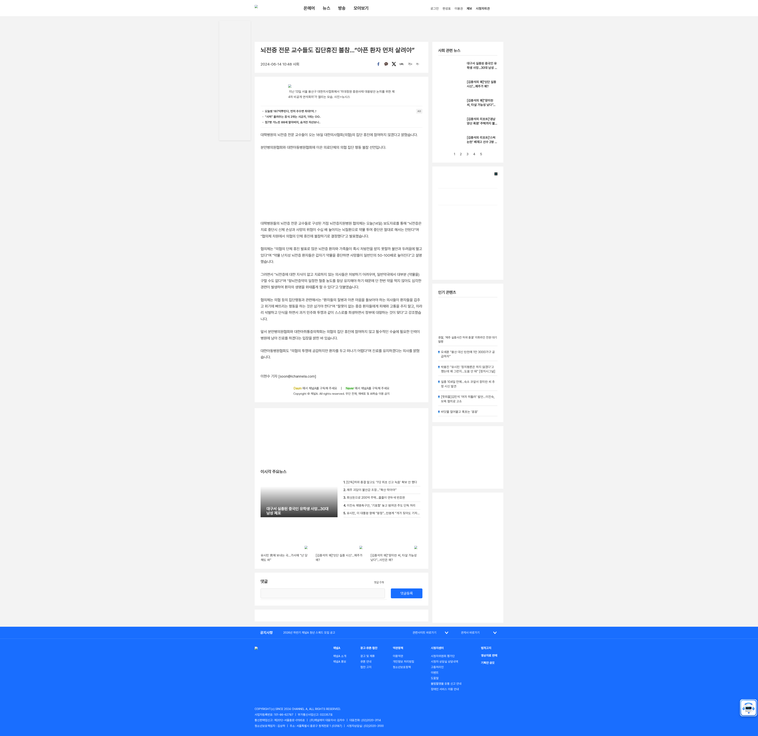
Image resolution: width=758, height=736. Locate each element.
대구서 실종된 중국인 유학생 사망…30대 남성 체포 (482, 68)
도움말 (435, 678)
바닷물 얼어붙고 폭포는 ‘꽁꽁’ (459, 412)
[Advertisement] (467, 557)
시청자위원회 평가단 (443, 656)
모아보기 (361, 8)
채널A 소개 (339, 656)
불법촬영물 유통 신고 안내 (446, 683)
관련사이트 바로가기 (424, 632)
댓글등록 (406, 593)
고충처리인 (437, 667)
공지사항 (266, 632)
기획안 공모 (488, 663)
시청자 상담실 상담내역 (444, 661)
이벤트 (435, 672)
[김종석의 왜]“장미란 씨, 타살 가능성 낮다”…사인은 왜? (481, 105)
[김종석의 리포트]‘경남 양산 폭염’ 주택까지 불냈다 (481, 123)
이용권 (459, 8)
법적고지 (486, 648)
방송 (342, 8)
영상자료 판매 (489, 655)
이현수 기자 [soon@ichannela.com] (288, 376)
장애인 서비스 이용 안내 (445, 689)
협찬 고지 (365, 667)
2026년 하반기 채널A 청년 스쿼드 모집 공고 (309, 632)
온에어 (309, 8)
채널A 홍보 (339, 661)
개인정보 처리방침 (403, 661)
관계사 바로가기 (470, 632)
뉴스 (326, 8)
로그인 (435, 8)
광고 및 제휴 (367, 656)
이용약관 (398, 656)
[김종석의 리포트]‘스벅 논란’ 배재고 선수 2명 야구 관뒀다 (482, 142)
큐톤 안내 (365, 661)
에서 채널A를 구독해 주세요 (316, 388)
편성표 (447, 8)
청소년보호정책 (402, 667)
